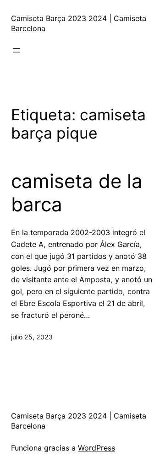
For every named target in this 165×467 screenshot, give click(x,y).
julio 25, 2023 (32, 337)
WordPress (96, 447)
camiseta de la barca (77, 192)
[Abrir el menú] (16, 50)
